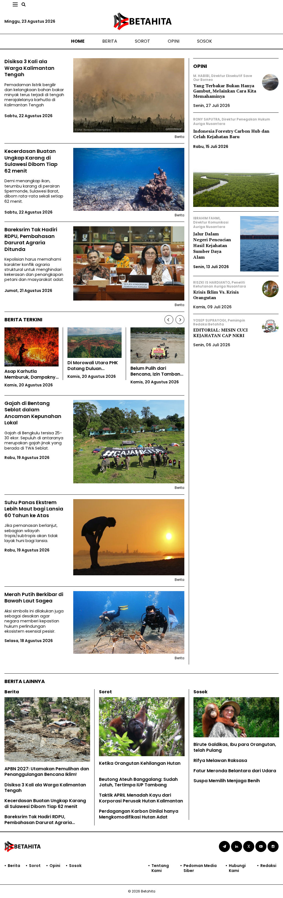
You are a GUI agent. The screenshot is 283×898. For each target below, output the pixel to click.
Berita (109, 41)
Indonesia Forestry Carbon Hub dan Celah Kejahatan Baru (231, 134)
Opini (173, 41)
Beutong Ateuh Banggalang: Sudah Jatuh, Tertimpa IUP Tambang (138, 782)
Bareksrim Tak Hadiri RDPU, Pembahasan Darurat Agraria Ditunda (30, 239)
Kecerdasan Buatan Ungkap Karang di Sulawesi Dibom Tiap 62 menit (30, 161)
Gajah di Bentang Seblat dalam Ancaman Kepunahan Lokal (32, 413)
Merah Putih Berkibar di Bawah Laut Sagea (33, 597)
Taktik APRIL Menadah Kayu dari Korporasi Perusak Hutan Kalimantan (141, 798)
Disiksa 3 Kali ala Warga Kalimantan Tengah (29, 68)
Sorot (142, 41)
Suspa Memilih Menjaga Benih (226, 781)
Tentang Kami (160, 868)
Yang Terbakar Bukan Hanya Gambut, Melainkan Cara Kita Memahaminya (224, 91)
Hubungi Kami (237, 868)
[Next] (179, 319)
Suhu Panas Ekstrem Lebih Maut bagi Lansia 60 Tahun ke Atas (33, 509)
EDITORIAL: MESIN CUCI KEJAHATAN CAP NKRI (220, 332)
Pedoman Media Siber (200, 868)
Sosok (204, 41)
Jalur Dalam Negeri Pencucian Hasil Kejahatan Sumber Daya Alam (212, 245)
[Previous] (168, 319)
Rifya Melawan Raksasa (220, 760)
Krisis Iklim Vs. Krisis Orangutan (216, 294)
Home (78, 41)
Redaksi (268, 865)
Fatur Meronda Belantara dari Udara (234, 771)
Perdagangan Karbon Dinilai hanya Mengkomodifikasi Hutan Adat (138, 814)
